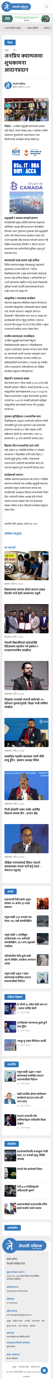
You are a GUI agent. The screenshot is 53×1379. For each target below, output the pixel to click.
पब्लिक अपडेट (18, 1321)
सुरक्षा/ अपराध (11, 1326)
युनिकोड (32, 1326)
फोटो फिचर (36, 1321)
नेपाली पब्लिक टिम (16, 1264)
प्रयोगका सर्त (35, 1367)
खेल (43, 1321)
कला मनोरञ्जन (23, 1326)
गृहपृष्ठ (9, 1321)
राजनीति (27, 1321)
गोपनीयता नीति (23, 1367)
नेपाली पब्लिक (19, 84)
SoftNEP (26, 1376)
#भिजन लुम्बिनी (22, 28)
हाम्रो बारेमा (12, 1259)
